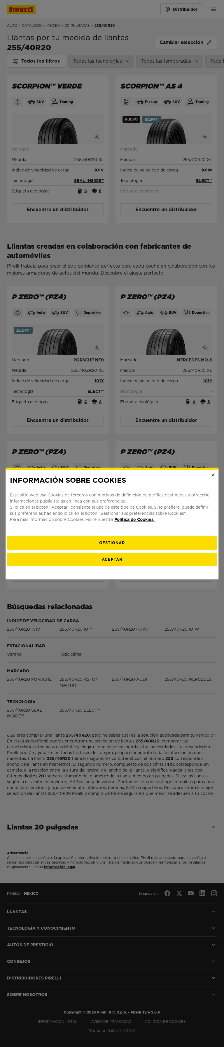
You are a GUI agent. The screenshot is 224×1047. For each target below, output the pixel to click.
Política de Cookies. (134, 519)
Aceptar (112, 559)
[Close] (213, 475)
